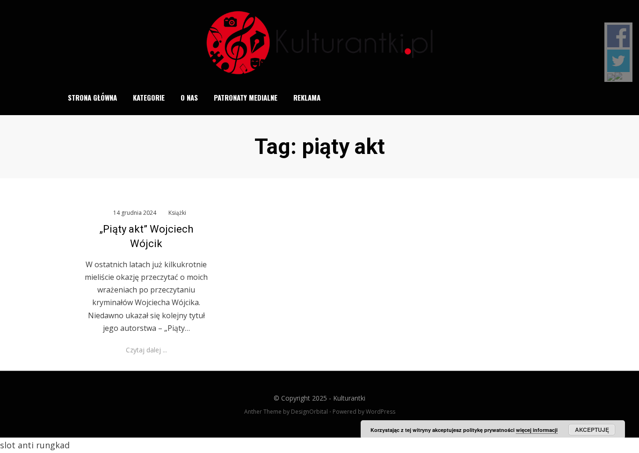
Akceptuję (592, 429)
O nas (189, 97)
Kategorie (149, 97)
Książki (177, 213)
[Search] (573, 97)
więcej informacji (537, 429)
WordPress (380, 412)
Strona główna (92, 97)
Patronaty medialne (245, 97)
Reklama (306, 97)
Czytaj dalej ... (146, 349)
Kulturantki (349, 398)
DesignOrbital (309, 412)
